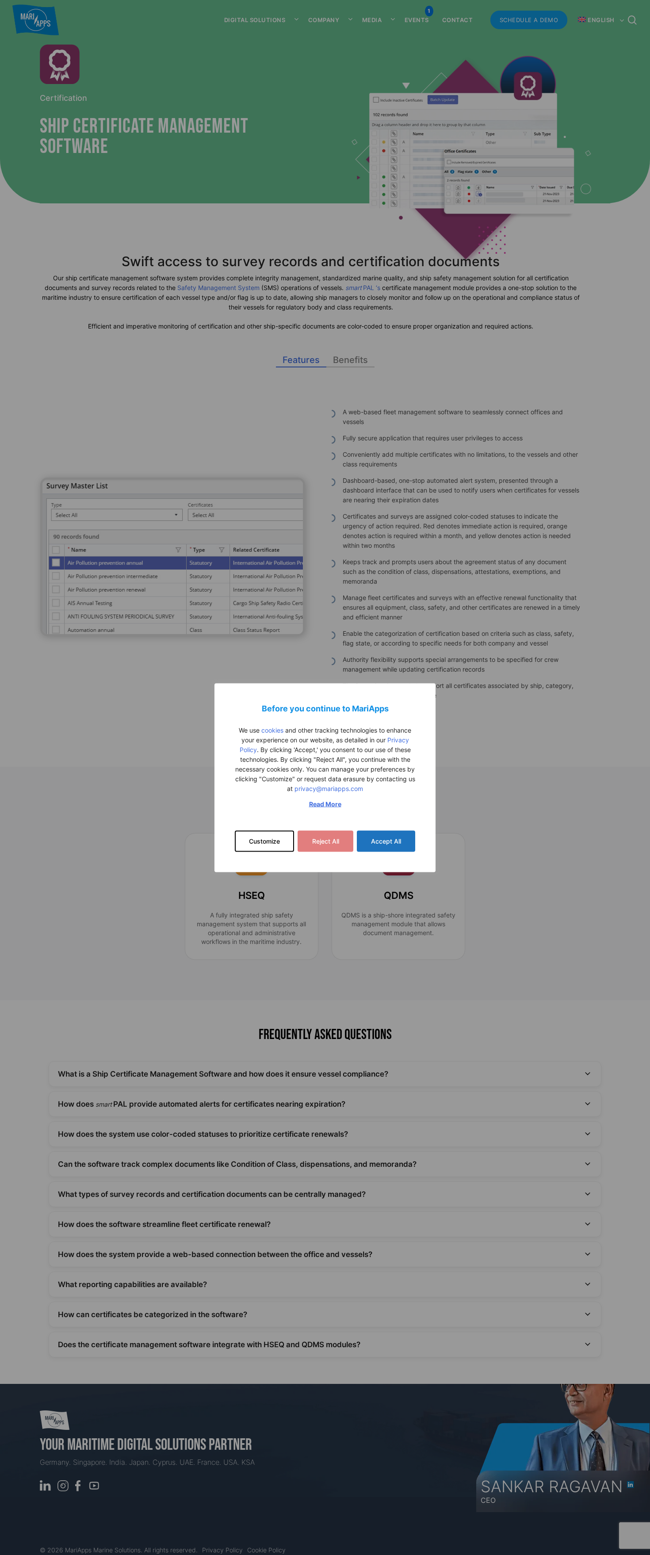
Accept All (386, 840)
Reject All (325, 840)
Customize (264, 840)
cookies (272, 730)
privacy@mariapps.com (328, 788)
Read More (325, 803)
